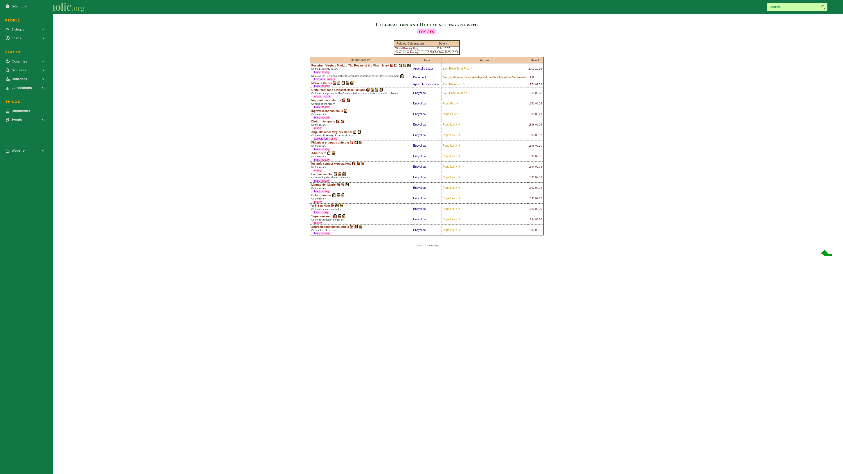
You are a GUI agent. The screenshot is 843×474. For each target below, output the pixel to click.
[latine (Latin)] (409, 65)
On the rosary (318, 114)
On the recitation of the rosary (327, 220)
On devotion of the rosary (325, 230)
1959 (531, 93)
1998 (531, 77)
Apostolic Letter (423, 68)
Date (534, 60)
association (320, 138)
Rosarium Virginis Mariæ (328, 65)
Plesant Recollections (350, 90)
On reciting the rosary (323, 104)
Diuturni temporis (323, 121)
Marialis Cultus (321, 83)
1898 (531, 124)
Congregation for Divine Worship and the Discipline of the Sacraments (484, 77)
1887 (531, 209)
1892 (531, 188)
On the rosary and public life (326, 209)
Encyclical (419, 93)
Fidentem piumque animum (330, 142)
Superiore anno (321, 216)
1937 (531, 114)
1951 (531, 103)
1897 (531, 135)
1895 (531, 156)
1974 (531, 84)
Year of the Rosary (407, 52)
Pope (460, 68)
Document (419, 77)
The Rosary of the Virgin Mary (368, 65)
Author (484, 60)
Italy (316, 212)
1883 (531, 230)
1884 (531, 219)
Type (427, 60)
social (327, 96)
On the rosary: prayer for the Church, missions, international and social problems (354, 93)
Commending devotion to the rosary (330, 177)
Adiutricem (318, 153)
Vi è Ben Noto (320, 205)
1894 (531, 166)
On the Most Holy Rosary (324, 69)
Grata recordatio (322, 90)
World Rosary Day (406, 48)
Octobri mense (321, 195)
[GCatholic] (54, 7)
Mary (317, 72)
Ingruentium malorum (326, 100)
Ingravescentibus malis (327, 111)
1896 (531, 145)
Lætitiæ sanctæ (322, 174)
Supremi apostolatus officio (330, 226)
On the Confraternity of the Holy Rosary (332, 135)
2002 (531, 68)
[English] (391, 65)
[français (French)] (400, 65)
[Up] (826, 254)
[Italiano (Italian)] (404, 65)
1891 (531, 198)
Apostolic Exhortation (426, 84)
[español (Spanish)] (396, 65)
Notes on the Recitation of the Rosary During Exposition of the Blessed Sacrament (355, 76)
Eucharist (319, 79)
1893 (531, 177)
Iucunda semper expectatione (331, 163)
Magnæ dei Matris (323, 184)
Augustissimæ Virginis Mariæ (331, 132)
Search (823, 7)
